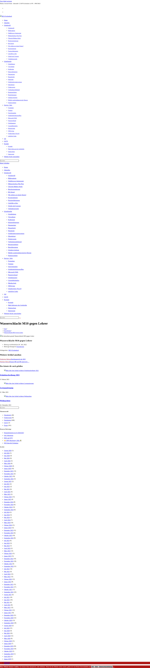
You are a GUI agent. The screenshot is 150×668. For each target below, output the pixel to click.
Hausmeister (12, 225)
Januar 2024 (7, 528)
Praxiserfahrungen (14, 200)
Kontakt (6, 300)
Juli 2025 (6, 484)
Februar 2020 (8, 641)
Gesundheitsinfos (13, 280)
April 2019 (7, 656)
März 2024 (7, 522)
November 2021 (8, 587)
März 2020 (7, 638)
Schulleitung (12, 214)
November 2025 (8, 474)
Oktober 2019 (8, 651)
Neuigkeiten (20, 346)
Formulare (11, 261)
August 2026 (7, 450)
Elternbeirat (12, 236)
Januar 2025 (7, 499)
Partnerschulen (13, 255)
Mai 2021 (7, 602)
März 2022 (7, 576)
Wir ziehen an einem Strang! (17, 195)
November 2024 (8, 504)
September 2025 (8, 479)
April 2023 (7, 548)
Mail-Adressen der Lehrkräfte (17, 305)
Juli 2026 (6, 453)
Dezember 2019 (8, 646)
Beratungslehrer (13, 244)
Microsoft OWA (13, 272)
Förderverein (12, 239)
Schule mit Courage (14, 206)
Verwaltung (11, 217)
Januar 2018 (7, 659)
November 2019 (8, 649)
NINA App (11, 286)
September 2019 (8, 654)
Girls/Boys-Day (13, 203)
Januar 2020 (7, 643)
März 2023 (7, 551)
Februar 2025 (8, 497)
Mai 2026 (7, 458)
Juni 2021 (7, 600)
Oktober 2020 (8, 620)
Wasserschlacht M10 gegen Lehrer (13, 332)
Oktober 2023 (8, 535)
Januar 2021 (7, 613)
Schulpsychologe (13, 250)
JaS (5, 294)
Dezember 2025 (8, 471)
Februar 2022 (8, 579)
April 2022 (7, 574)
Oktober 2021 (8, 589)
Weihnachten (5, 401)
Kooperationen (13, 197)
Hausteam (11, 231)
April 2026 (7, 461)
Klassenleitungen (13, 222)
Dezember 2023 (8, 530)
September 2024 (8, 510)
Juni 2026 (7, 455)
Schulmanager (12, 277)
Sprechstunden (13, 266)
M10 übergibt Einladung (11, 443)
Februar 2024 (8, 525)
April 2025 (7, 492)
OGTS (6, 297)
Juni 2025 (7, 486)
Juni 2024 (7, 515)
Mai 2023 (7, 546)
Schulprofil (7, 173)
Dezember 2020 (8, 615)
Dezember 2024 (8, 502)
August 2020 (7, 625)
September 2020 (8, 623)
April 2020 (7, 636)
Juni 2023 (7, 543)
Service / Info (8, 258)
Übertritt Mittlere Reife (15, 186)
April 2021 (7, 605)
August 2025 (7, 481)
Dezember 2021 (8, 584)
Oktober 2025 (8, 476)
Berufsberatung (13, 247)
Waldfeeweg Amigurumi (16, 181)
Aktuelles (7, 170)
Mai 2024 (7, 517)
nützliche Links (13, 291)
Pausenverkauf (13, 275)
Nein (96, 666)
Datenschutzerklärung (105, 666)
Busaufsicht (12, 228)
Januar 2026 (7, 468)
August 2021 (7, 594)
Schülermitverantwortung (16, 233)
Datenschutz (12, 308)
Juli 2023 (6, 540)
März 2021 (7, 607)
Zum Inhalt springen (6, 1)
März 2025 (7, 494)
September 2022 (8, 566)
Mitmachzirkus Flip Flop (16, 184)
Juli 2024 (6, 512)
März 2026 (7, 463)
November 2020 (8, 618)
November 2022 (8, 561)
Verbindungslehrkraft (15, 242)
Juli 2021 (6, 597)
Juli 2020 (6, 628)
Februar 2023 (8, 553)
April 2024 (7, 520)
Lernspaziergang (6, 388)
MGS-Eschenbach (13, 350)
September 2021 (8, 592)
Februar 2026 (8, 466)
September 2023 (8, 538)
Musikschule (12, 283)
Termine (10, 264)
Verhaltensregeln (13, 208)
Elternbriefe (7, 415)
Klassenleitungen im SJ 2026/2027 (14, 433)
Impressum (11, 311)
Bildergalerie (12, 178)
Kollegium (11, 220)
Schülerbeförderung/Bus (16, 269)
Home (6, 167)
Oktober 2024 (8, 507)
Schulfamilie (8, 211)
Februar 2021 (8, 610)
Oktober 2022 (8, 564)
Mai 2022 (7, 571)
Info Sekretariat (8, 435)
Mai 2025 (7, 489)
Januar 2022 (7, 582)
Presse (6, 425)
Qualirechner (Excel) (14, 288)
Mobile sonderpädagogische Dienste (19, 253)
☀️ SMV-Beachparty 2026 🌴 (13, 440)
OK (93, 666)
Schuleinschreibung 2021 (10, 375)
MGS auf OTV (8, 438)
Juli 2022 (6, 569)
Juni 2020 (7, 631)
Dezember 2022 (8, 558)
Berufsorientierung (14, 189)
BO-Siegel (11, 192)
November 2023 (8, 533)
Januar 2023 (7, 556)
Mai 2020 (7, 633)
